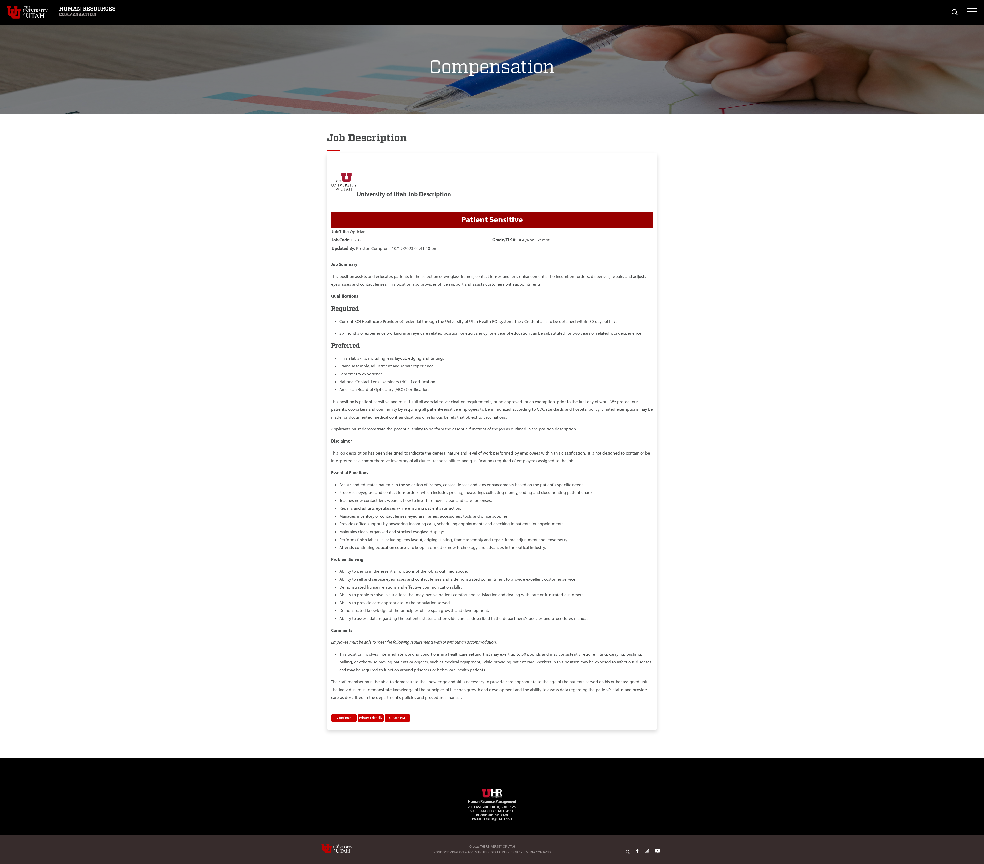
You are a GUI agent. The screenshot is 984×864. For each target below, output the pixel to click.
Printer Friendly (370, 717)
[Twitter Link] (628, 851)
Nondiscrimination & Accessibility (460, 852)
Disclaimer (498, 852)
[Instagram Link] (647, 851)
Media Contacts (538, 852)
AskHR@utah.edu (497, 819)
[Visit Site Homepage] (492, 792)
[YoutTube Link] (657, 851)
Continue (344, 717)
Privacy (516, 852)
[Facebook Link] (637, 851)
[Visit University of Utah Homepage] (30, 12)
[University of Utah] (344, 848)
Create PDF (397, 717)
